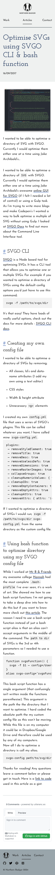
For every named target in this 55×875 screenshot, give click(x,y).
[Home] (6, 857)
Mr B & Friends (40, 572)
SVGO (7, 259)
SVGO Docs (15, 226)
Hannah (38, 577)
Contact (47, 20)
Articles (27, 20)
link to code (43, 778)
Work (6, 20)
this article (33, 612)
